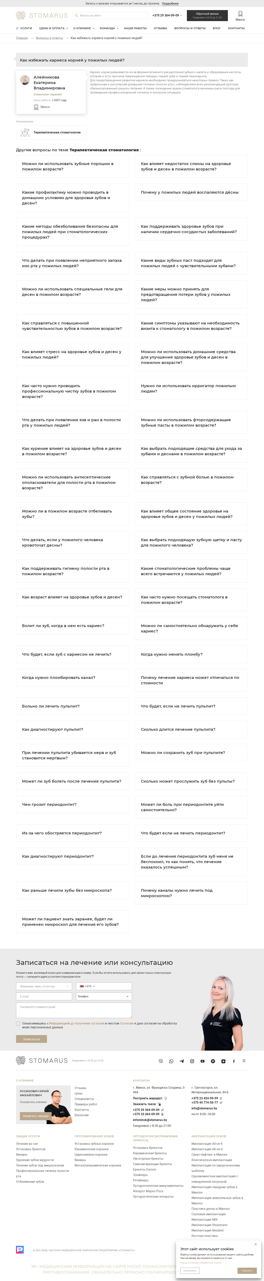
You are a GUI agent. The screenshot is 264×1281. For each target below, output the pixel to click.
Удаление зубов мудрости (35, 1160)
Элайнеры (140, 1175)
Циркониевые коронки (91, 1154)
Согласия (127, 1023)
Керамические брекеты (150, 1153)
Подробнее (170, 3)
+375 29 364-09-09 (146, 1110)
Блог (217, 28)
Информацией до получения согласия (76, 1023)
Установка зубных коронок (94, 1144)
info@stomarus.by (204, 1108)
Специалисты (84, 1099)
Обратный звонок (207, 15)
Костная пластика (205, 1236)
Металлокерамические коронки (98, 1165)
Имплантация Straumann (209, 1225)
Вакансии (82, 1115)
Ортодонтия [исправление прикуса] (155, 1138)
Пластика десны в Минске (211, 1209)
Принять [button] (247, 1270)
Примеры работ (86, 1104)
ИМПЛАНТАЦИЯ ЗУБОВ (209, 1136)
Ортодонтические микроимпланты (158, 1186)
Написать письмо (36, 1116)
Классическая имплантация (212, 1160)
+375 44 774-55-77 (205, 1102)
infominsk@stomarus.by (150, 1120)
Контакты (236, 28)
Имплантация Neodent (208, 1230)
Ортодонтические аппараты (153, 1196)
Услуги (26, 28)
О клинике (82, 28)
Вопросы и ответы (190, 28)
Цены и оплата (52, 28)
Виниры (21, 1154)
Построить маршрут (147, 1098)
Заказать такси (144, 1104)
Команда (107, 28)
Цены (79, 1093)
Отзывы (160, 28)
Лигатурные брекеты (148, 1158)
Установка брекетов (30, 1149)
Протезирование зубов (94, 1136)
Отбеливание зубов (30, 1181)
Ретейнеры (140, 1180)
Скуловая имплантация (209, 1214)
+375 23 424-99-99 (205, 1098)
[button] (255, 1244)
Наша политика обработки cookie (200, 1262)
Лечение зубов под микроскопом (40, 1165)
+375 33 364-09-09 (146, 1114)
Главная (22, 38)
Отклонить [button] (190, 1270)
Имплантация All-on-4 (207, 1144)
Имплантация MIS (205, 1219)
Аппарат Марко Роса (148, 1191)
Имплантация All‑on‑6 (207, 1149)
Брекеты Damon (144, 1169)
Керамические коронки (91, 1149)
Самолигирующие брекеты (152, 1164)
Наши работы (135, 28)
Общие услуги (28, 1136)
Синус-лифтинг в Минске (209, 1154)
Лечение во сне (27, 1144)
